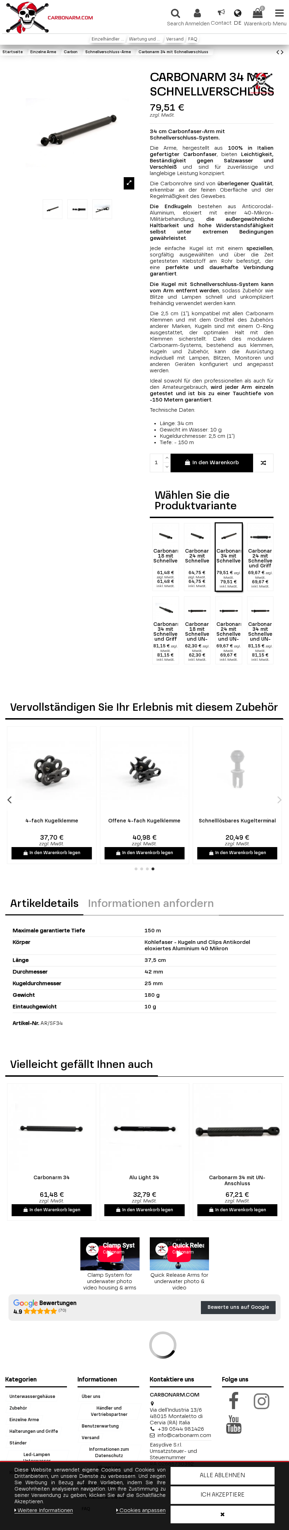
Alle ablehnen (222, 1476)
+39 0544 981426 (181, 1429)
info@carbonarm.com (184, 1435)
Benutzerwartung (100, 1426)
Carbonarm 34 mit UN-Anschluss (237, 1180)
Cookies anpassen (142, 1510)
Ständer (18, 1443)
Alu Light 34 (144, 1177)
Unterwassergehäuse (32, 1396)
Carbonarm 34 (51, 1177)
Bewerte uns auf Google (238, 1307)
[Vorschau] (57, 812)
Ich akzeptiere (223, 1495)
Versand (90, 1438)
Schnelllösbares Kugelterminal (237, 821)
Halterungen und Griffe (34, 1431)
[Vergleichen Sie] (46, 812)
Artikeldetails (44, 904)
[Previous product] (278, 52)
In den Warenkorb (215, 462)
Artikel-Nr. (26, 1023)
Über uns (91, 1396)
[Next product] (282, 52)
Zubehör (18, 1408)
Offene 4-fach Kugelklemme (144, 821)
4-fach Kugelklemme (51, 821)
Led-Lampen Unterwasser (36, 1458)
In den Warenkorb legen (55, 853)
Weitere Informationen (45, 1510)
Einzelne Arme (24, 1420)
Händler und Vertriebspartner (109, 1411)
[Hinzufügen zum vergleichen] (263, 463)
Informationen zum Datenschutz (109, 1453)
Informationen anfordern (151, 904)
